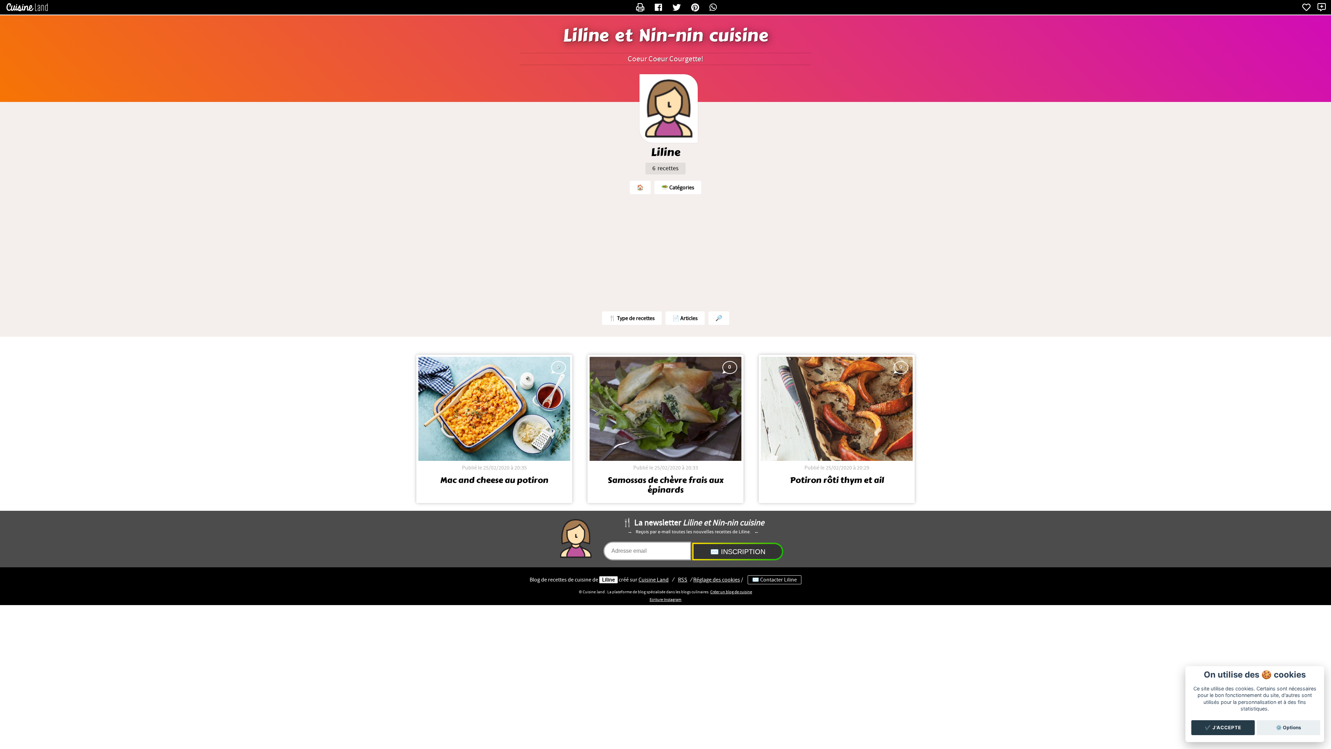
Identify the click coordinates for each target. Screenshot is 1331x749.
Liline (608, 580)
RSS (682, 580)
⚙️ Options (1288, 727)
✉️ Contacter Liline (774, 580)
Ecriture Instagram (665, 599)
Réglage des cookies (716, 580)
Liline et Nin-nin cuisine (665, 35)
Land (653, 580)
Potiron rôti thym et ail (837, 480)
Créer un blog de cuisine (731, 592)
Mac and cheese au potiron (494, 480)
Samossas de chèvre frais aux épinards (666, 485)
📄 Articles (685, 318)
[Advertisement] (665, 251)
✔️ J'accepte (1223, 727)
